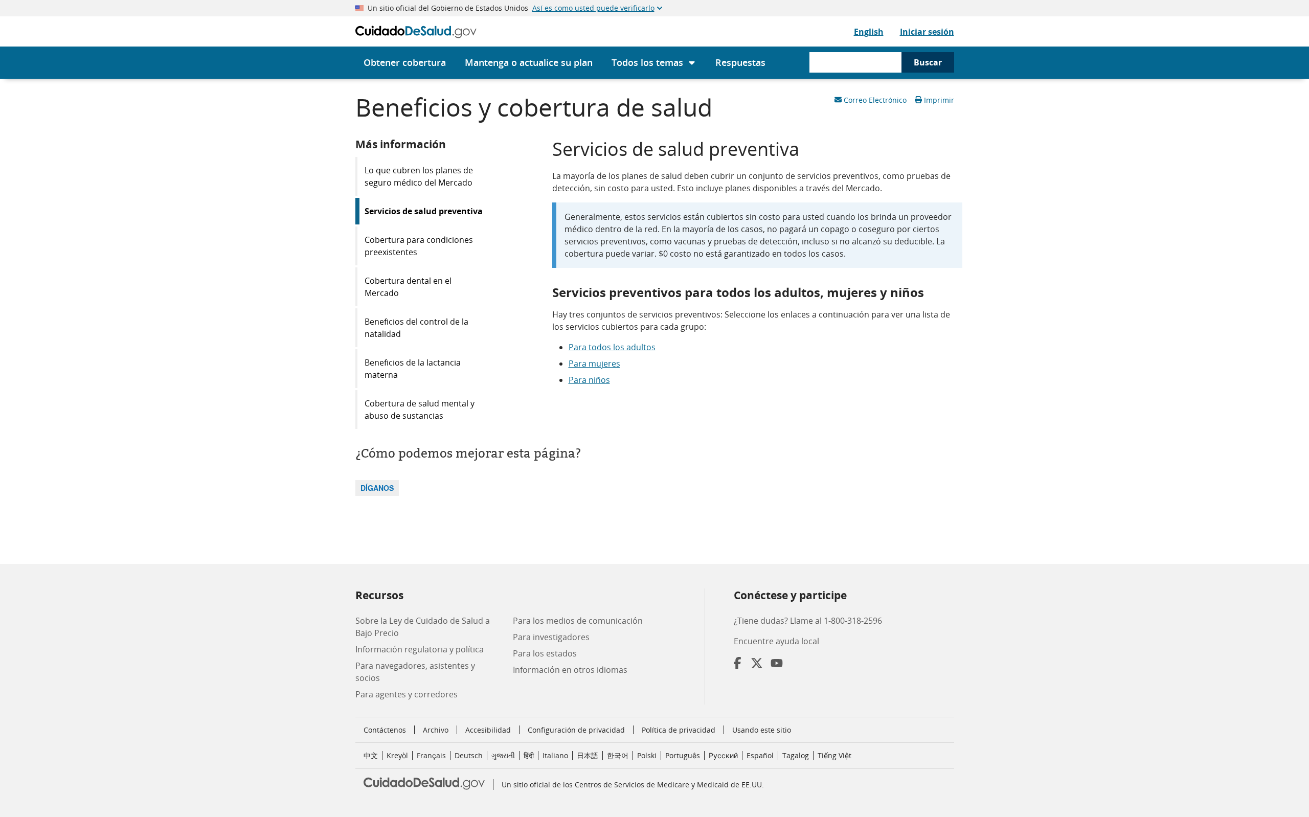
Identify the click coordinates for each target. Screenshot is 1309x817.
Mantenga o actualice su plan (529, 62)
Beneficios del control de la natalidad (416, 327)
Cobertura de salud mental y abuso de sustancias (420, 409)
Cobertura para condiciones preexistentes (419, 246)
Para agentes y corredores (406, 694)
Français (431, 755)
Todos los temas (647, 62)
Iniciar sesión (927, 31)
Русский (723, 755)
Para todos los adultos (612, 347)
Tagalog (795, 755)
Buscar (928, 62)
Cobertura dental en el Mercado (408, 287)
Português (682, 755)
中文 (371, 755)
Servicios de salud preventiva (424, 211)
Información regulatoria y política (419, 649)
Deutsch (469, 755)
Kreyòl (397, 755)
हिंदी (529, 755)
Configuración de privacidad (576, 730)
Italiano (555, 755)
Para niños (589, 379)
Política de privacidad (678, 730)
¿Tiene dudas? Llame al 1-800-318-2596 (808, 620)
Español (760, 755)
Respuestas (740, 62)
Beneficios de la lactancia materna (413, 368)
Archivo (435, 730)
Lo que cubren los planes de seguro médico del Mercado (419, 176)
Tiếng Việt (834, 755)
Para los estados (545, 653)
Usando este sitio (761, 730)
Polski (647, 755)
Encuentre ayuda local (776, 641)
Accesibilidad (488, 730)
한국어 (617, 755)
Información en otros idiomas (570, 669)
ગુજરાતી (503, 755)
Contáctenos (385, 730)
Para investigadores (551, 637)
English (869, 31)
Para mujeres (594, 363)
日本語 (587, 755)
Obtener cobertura (405, 62)
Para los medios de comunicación (578, 620)
